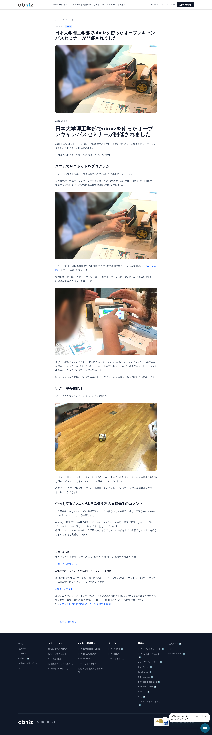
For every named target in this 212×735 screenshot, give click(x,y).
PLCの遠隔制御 (55, 658)
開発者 (110, 4)
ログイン (172, 648)
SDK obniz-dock (147, 686)
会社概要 (23, 658)
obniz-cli (144, 691)
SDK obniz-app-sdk (149, 681)
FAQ (141, 696)
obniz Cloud (115, 648)
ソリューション (60, 4)
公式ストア (174, 643)
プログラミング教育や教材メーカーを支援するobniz (84, 603)
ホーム (58, 20)
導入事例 (122, 4)
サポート (22, 668)
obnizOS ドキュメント (150, 662)
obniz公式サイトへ (65, 588)
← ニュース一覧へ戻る (65, 621)
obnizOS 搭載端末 (80, 4)
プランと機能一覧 (116, 658)
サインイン (167, 4)
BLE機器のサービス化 (58, 668)
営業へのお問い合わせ (28, 663)
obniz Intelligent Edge (89, 648)
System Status (176, 653)
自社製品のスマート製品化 (60, 663)
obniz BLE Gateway (87, 653)
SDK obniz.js (145, 676)
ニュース (69, 20)
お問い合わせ (185, 4)
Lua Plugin (145, 672)
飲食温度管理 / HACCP (58, 648)
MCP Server (145, 667)
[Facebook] (42, 722)
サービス (98, 4)
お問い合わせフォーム (66, 564)
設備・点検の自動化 (57, 653)
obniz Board (84, 658)
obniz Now (113, 653)
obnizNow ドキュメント (151, 648)
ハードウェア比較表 (87, 663)
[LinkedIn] (48, 722)
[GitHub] (53, 722)
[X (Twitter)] (37, 722)
